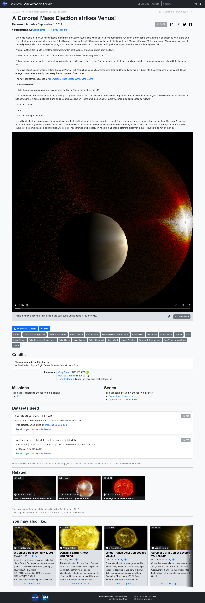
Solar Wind (113, 340)
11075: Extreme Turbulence (172, 11)
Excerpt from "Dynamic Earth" (74, 498)
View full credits (59, 29)
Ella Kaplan (148, 599)
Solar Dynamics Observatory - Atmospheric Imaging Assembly (119, 498)
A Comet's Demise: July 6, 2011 (34, 552)
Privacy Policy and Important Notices (113, 596)
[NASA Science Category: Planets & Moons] (33, 556)
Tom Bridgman (66, 378)
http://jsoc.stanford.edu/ (56, 424)
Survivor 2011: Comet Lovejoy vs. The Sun (170, 554)
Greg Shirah (39, 29)
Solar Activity (19, 340)
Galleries (144, 3)
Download (182, 316)
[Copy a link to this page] (178, 24)
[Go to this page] (34, 488)
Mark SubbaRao (151, 596)
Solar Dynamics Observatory (42, 340)
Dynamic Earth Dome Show (123, 399)
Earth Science (76, 334)
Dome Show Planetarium (122, 396)
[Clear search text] (195, 3)
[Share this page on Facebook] (190, 24)
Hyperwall (152, 334)
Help (156, 3)
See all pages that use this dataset (33, 429)
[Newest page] (192, 11)
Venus (16, 345)
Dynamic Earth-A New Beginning (74, 554)
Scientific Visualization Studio (30, 3)
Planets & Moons (26, 328)
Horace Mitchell (66, 375)
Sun (46, 328)
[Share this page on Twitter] (184, 24)
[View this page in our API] (171, 24)
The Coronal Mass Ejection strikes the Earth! (71, 78)
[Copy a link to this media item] (169, 316)
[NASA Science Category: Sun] (36, 556)
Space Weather (128, 340)
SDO (188, 334)
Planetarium (166, 334)
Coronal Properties (57, 334)
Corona (16, 334)
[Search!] (200, 3)
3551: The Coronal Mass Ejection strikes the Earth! (40, 11)
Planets (178, 334)
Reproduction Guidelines (117, 599)
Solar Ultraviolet (96, 340)
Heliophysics (138, 334)
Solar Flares (64, 340)
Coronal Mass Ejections (34, 334)
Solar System (79, 340)
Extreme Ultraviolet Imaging (115, 334)
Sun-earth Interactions (149, 340)
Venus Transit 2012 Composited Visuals (126, 554)
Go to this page (32, 583)
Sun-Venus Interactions (175, 340)
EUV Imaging (92, 334)
